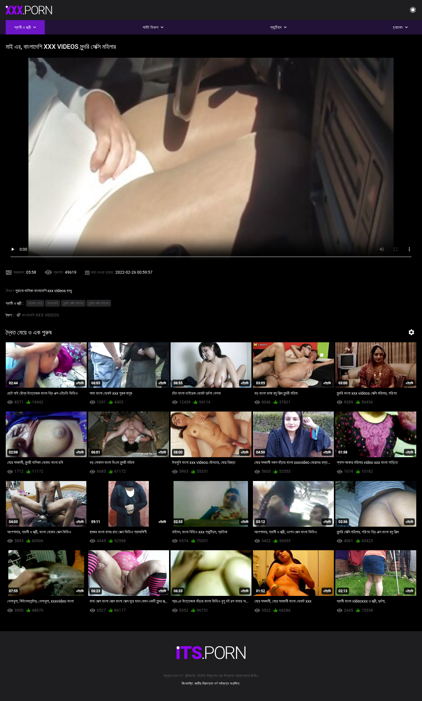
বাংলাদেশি (52, 303)
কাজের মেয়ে (35, 303)
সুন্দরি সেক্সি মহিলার (73, 303)
